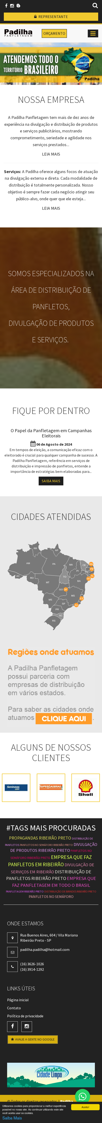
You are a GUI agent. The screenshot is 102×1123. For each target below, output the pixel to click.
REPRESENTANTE (53, 16)
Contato (14, 1007)
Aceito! (85, 1107)
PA (54, 564)
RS (54, 620)
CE (84, 565)
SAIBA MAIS (51, 481)
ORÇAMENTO (54, 33)
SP (63, 603)
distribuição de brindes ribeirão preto (70, 891)
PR (57, 609)
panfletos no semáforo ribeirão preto (46, 845)
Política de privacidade (25, 1016)
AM (28, 563)
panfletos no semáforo (51, 896)
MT (47, 582)
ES (81, 598)
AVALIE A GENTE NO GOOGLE (35, 1039)
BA (79, 581)
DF (65, 589)
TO (64, 576)
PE (87, 572)
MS (50, 599)
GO (61, 589)
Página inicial (18, 999)
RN (91, 564)
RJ (76, 605)
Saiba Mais (12, 1118)
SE (88, 579)
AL (92, 576)
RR (35, 548)
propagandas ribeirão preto (40, 838)
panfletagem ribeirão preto (25, 891)
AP (56, 550)
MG (73, 596)
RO (32, 578)
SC (60, 615)
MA (71, 564)
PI (77, 571)
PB (91, 569)
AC (18, 576)
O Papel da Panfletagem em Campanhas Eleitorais (51, 433)
